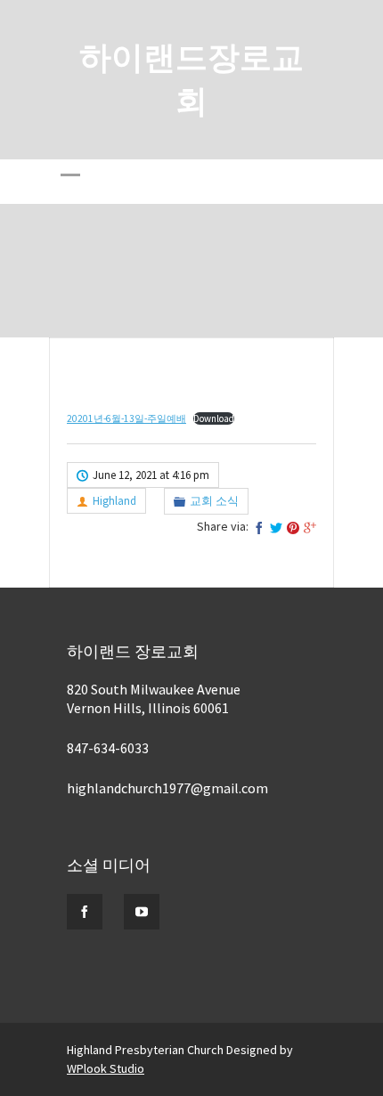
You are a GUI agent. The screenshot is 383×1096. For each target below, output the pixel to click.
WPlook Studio (105, 1068)
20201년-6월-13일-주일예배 (126, 418)
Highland (114, 500)
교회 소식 (214, 500)
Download (213, 418)
